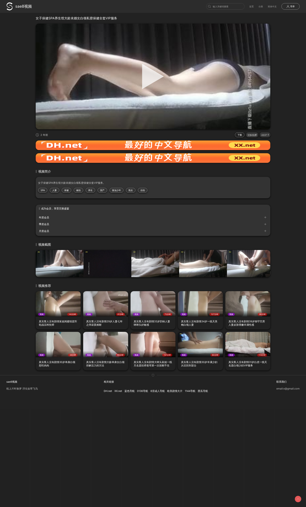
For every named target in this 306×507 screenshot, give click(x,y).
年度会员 (44, 217)
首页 (251, 6)
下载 (239, 134)
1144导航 (190, 391)
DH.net (108, 391)
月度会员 (44, 231)
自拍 (142, 190)
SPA (43, 190)
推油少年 (116, 190)
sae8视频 (23, 6)
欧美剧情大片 (174, 391)
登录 (292, 6)
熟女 (130, 190)
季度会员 (44, 224)
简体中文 (272, 6)
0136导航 (142, 391)
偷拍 (78, 190)
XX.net (118, 391)
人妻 (54, 190)
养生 (90, 190)
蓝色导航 (129, 391)
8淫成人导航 (157, 391)
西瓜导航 (203, 391)
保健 (66, 190)
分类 (261, 6)
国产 (102, 190)
